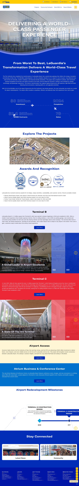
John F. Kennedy (36, 471)
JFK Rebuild (47, 1)
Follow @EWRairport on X (53, 480)
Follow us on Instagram (6, 477)
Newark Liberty (51, 471)
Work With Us (58, 7)
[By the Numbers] (77, 468)
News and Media (20, 477)
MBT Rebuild (64, 1)
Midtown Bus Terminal (68, 471)
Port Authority (5, 471)
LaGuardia (19, 471)
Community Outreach (46, 7)
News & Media (67, 7)
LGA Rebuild (74, 1)
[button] (75, 7)
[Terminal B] (77, 476)
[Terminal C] (77, 479)
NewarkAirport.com (51, 474)
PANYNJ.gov (4, 474)
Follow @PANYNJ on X (6, 476)
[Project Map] (77, 471)
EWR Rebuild (55, 1)
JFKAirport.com (35, 474)
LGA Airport (19, 474)
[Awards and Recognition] (77, 474)
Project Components (67, 474)
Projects (37, 7)
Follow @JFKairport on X (37, 480)
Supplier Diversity (5, 475)
